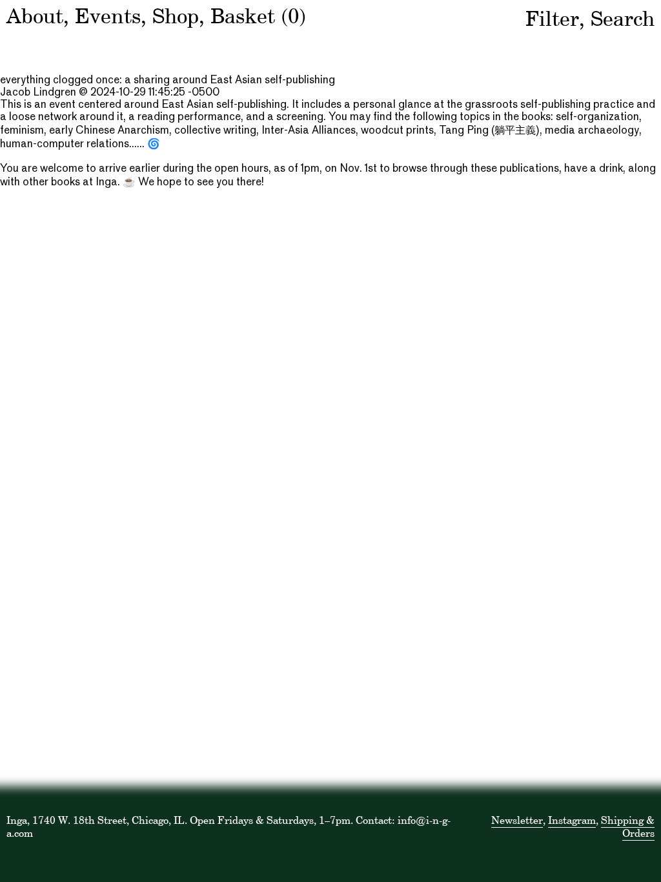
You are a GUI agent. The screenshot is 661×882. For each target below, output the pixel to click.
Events (108, 16)
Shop (175, 16)
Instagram (572, 820)
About (34, 16)
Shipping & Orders (628, 826)
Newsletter (517, 820)
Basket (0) (258, 16)
